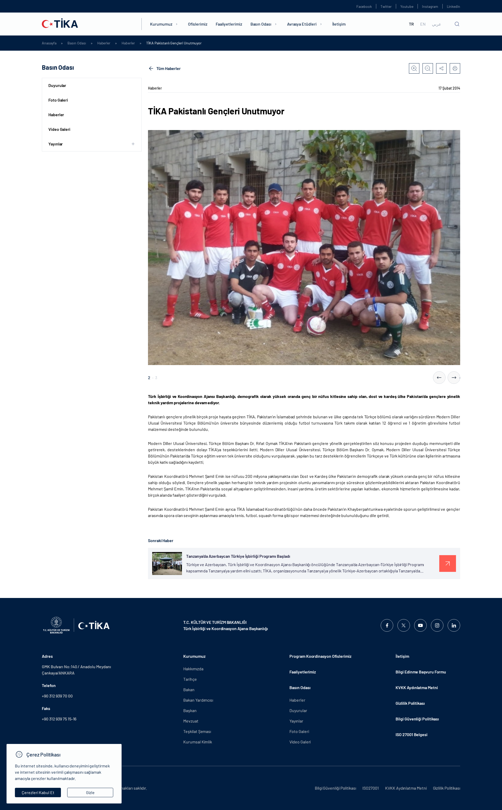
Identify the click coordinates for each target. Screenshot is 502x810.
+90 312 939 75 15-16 (59, 718)
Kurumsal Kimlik (197, 741)
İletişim (339, 23)
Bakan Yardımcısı (198, 699)
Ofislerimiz (197, 23)
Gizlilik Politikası (410, 703)
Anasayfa (49, 43)
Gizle (90, 792)
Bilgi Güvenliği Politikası (417, 718)
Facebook (364, 6)
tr (411, 24)
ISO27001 (370, 787)
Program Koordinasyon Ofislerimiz (320, 656)
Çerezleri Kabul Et (38, 792)
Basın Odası (260, 23)
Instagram (430, 6)
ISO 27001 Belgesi (411, 734)
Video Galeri (59, 129)
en (423, 24)
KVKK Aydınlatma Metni (417, 687)
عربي (436, 24)
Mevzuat (190, 720)
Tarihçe (190, 679)
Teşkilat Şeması (197, 731)
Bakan (189, 689)
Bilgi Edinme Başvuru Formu (421, 671)
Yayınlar (296, 720)
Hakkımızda (193, 668)
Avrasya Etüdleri (302, 23)
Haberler (103, 43)
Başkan (190, 710)
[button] (439, 377)
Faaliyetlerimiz (229, 23)
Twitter (386, 6)
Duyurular (57, 85)
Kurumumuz (161, 23)
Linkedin (453, 6)
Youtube (407, 6)
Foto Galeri (58, 99)
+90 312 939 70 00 (57, 695)
